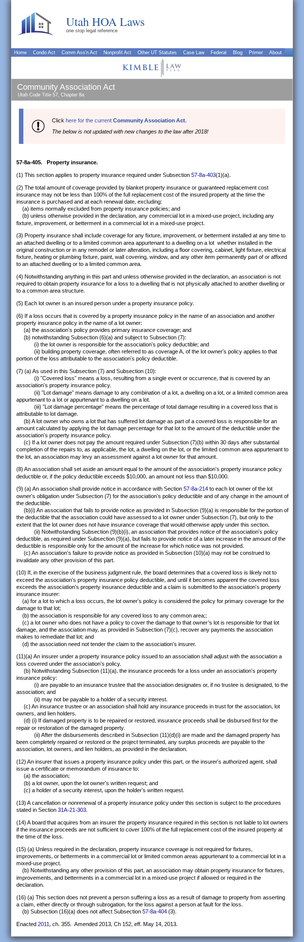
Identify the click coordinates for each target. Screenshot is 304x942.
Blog (237, 52)
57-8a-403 (203, 175)
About (275, 52)
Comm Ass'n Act (79, 52)
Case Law (193, 52)
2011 (43, 924)
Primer (256, 52)
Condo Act (44, 52)
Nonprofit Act (117, 52)
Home (20, 52)
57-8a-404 (154, 912)
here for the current (125, 120)
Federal (219, 52)
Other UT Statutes (157, 52)
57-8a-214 (196, 489)
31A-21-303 (72, 810)
